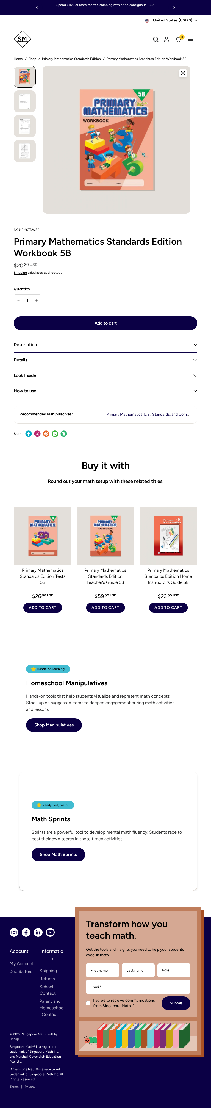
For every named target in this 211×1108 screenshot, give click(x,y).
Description (25, 344)
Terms (14, 1087)
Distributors (21, 971)
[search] (155, 39)
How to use (25, 390)
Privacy (30, 1087)
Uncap (14, 1039)
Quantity (22, 289)
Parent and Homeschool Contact (51, 1008)
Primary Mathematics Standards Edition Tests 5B (42, 576)
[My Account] (166, 39)
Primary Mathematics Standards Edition (71, 59)
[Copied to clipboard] (63, 433)
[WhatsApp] (55, 433)
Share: (18, 434)
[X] (37, 433)
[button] (54, 725)
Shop (32, 59)
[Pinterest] (46, 433)
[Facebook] (28, 433)
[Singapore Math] (47, 39)
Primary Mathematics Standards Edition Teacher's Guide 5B (105, 576)
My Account (22, 963)
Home (18, 59)
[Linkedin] (38, 932)
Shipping (20, 273)
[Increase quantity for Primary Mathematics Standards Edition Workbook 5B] (36, 300)
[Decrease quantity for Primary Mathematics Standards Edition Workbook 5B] (18, 300)
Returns (47, 978)
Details (20, 360)
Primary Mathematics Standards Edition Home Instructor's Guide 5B (168, 576)
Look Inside (25, 375)
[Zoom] (183, 73)
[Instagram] (14, 932)
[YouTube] (50, 932)
